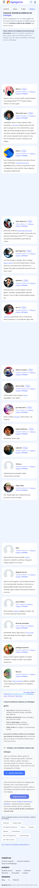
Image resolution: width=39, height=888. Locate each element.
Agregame (16, 2)
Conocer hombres (23, 861)
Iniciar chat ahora (14, 773)
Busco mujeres (17, 681)
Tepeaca (5, 831)
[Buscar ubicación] (31, 2)
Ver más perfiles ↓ (30, 692)
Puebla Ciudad (16, 823)
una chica (15, 125)
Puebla (18, 94)
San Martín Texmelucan (10, 827)
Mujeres (17, 417)
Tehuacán (6, 823)
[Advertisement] (19, 62)
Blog (3, 880)
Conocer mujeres (8, 861)
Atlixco (23, 827)
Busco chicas (8, 263)
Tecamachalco (16, 831)
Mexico (32, 92)
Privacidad (15, 873)
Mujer (25, 395)
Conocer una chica (22, 163)
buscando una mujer (25, 231)
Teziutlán (31, 827)
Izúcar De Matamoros (9, 835)
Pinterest (16, 880)
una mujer (30, 633)
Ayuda (18, 870)
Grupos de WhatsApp (9, 863)
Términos (5, 873)
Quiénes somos (7, 870)
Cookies (25, 873)
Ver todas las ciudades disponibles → (16, 845)
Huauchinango (24, 835)
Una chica (7, 317)
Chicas (27, 557)
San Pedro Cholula (8, 840)
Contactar (27, 870)
